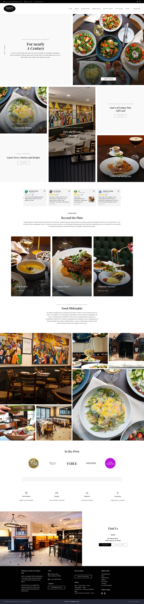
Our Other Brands (106, 585)
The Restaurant (105, 574)
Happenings (136, 8)
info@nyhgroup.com (39, 1)
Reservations (96, 8)
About (128, 8)
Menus (77, 8)
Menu (102, 576)
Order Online (85, 8)
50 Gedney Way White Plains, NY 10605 (13, 1)
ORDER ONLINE (108, 79)
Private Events (108, 8)
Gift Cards (104, 581)
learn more (72, 140)
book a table (119, 544)
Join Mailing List (56, 587)
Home (70, 8)
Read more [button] (28, 204)
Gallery (103, 579)
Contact (103, 583)
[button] (120, 197)
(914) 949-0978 (29, 1)
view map (105, 544)
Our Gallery (119, 8)
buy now (121, 116)
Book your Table (83, 576)
